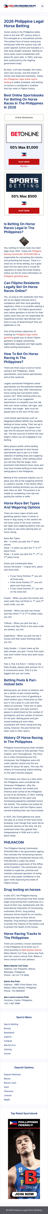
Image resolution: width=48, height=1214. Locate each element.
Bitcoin (7, 1078)
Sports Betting (11, 1024)
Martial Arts (10, 1045)
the (6, 79)
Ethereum (8, 1091)
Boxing (7, 1028)
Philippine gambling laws (16, 276)
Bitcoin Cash (10, 1083)
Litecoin (8, 1095)
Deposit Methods (12, 1074)
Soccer (7, 1053)
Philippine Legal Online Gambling (27, 1210)
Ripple (7, 1099)
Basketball (9, 1032)
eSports (8, 1037)
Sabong (8, 1049)
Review (24, 166)
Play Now (24, 162)
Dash (6, 1087)
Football (8, 1041)
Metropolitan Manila (31, 950)
